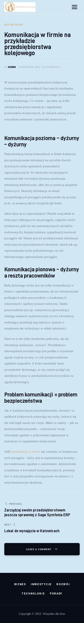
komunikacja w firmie (25, 451)
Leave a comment (39, 549)
